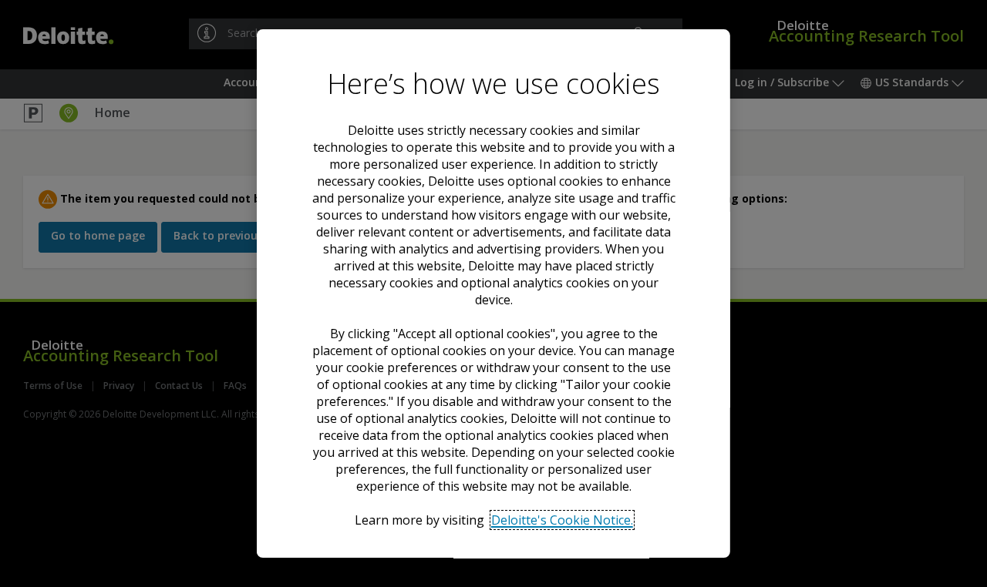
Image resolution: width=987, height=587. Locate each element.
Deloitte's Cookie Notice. (561, 520)
